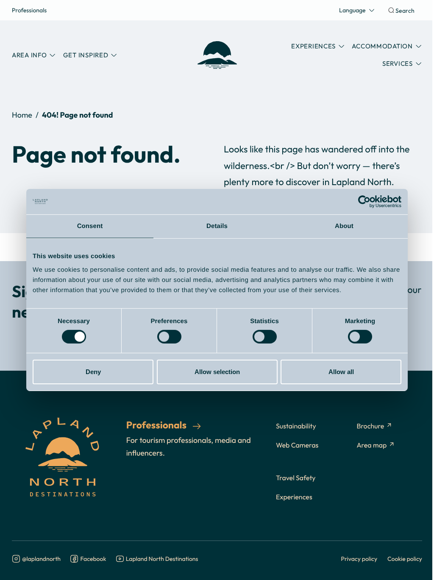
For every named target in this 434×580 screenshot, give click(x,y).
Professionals (29, 10)
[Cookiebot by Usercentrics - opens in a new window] (364, 201)
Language (352, 10)
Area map (371, 445)
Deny (93, 371)
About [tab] (344, 226)
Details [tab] (217, 226)
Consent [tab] (90, 226)
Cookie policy (404, 558)
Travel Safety (296, 478)
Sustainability (296, 426)
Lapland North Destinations (162, 559)
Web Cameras (297, 445)
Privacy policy (359, 558)
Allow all (341, 371)
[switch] (169, 336)
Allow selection (217, 371)
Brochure (370, 426)
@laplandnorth (41, 559)
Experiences (294, 497)
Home (22, 114)
